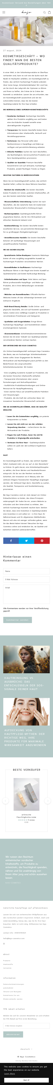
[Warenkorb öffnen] (49, 12)
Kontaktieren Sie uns (11, 995)
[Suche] (44, 12)
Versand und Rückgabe (12, 992)
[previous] (5, 801)
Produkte (6, 961)
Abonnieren (13, 1034)
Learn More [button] (9, 1073)
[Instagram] (4, 943)
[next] (47, 801)
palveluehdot (8, 988)
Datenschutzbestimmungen (13, 984)
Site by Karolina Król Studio (26, 1061)
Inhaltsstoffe (8, 964)
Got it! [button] (26, 1080)
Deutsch (25, 1049)
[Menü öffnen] (3, 12)
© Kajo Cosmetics (26, 1057)
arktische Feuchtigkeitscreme (26, 815)
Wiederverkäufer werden (13, 999)
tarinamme (7, 968)
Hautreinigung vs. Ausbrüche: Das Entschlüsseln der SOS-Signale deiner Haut (24, 683)
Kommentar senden (18, 620)
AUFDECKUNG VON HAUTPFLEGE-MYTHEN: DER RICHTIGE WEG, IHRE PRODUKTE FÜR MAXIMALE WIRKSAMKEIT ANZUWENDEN (25, 737)
